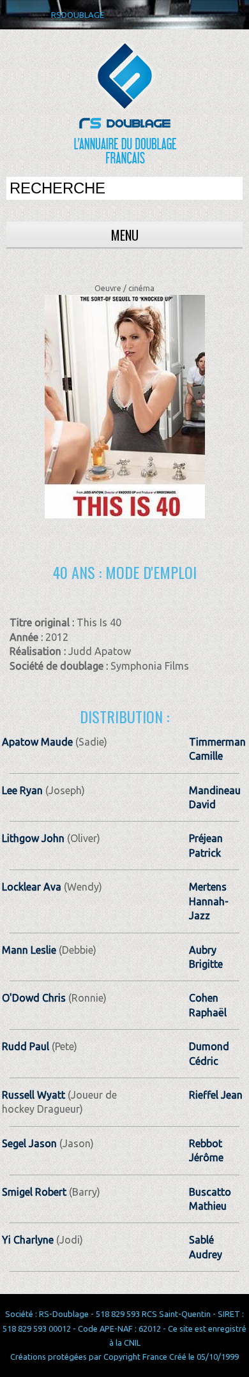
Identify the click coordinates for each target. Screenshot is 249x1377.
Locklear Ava (31, 886)
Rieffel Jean (216, 1095)
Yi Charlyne (28, 1239)
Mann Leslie (29, 950)
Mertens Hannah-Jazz (209, 901)
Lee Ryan (22, 790)
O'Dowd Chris (34, 998)
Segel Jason (29, 1143)
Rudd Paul (25, 1046)
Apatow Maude (37, 742)
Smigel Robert (34, 1192)
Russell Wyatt (33, 1095)
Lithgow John (33, 838)
